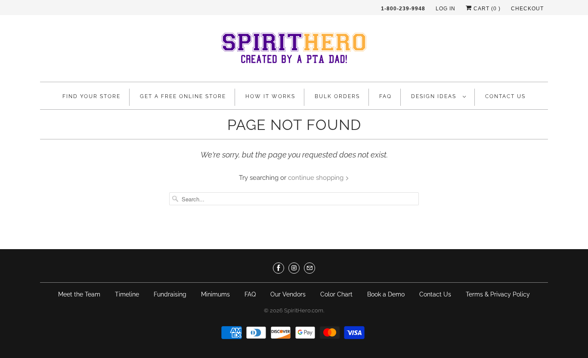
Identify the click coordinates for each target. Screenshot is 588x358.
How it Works (270, 96)
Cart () (486, 9)
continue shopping (316, 178)
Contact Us (505, 96)
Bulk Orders (337, 96)
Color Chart (336, 294)
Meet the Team (79, 294)
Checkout (527, 9)
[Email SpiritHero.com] (309, 268)
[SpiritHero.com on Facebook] (278, 268)
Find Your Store (91, 96)
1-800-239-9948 (403, 9)
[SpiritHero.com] (294, 50)
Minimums (215, 294)
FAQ (385, 96)
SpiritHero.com (303, 310)
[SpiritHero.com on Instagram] (294, 268)
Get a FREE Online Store (183, 96)
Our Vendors (288, 294)
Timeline (127, 294)
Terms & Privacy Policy (498, 294)
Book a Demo (386, 294)
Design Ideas (434, 96)
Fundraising (170, 294)
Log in (445, 9)
